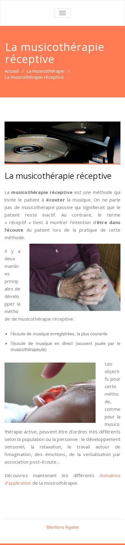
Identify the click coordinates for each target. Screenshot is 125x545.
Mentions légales (62, 527)
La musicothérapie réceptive (58, 175)
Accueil (12, 71)
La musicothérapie (45, 71)
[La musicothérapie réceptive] (62, 143)
